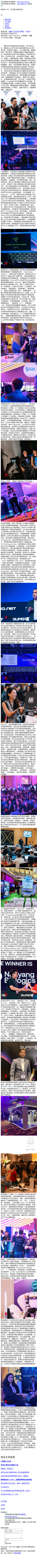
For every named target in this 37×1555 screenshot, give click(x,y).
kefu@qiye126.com (23, 2)
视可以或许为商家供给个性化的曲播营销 (15, 1472)
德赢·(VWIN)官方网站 (16, 31)
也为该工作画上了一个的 (9, 1494)
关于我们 (8, 21)
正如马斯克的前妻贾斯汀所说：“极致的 (14, 1476)
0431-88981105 (22, 4)
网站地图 (17, 1553)
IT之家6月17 (5, 1487)
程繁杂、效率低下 (7, 1468)
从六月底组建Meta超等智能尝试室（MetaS (15, 1490)
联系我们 (8, 28)
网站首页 (8, 19)
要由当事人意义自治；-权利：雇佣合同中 (15, 1483)
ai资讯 (7, 23)
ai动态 (7, 26)
